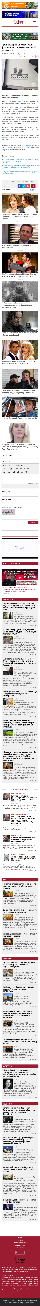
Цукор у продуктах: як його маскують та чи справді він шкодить (20, 910)
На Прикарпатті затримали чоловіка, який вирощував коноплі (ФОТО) (20, 161)
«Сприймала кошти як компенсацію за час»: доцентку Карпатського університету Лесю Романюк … (20, 447)
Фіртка (20, 101)
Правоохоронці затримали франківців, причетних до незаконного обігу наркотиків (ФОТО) (20, 167)
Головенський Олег (18, 794)
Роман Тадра (16, 835)
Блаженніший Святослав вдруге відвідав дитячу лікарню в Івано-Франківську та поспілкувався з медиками (17, 1014)
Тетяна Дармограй (19, 54)
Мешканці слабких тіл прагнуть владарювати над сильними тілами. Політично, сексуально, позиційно (23, 820)
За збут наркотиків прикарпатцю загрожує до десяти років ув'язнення (20, 173)
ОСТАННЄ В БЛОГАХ (20, 789)
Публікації (8, 599)
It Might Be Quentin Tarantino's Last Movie (19, 418)
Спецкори (20, 1248)
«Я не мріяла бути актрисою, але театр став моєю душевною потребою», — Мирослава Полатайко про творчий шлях (19, 1073)
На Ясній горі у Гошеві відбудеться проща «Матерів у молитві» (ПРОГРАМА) (18, 989)
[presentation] (4, 465)
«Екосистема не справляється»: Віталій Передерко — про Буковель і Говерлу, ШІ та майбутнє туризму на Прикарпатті (19, 661)
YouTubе (27, 147)
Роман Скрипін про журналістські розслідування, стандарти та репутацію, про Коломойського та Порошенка (19, 589)
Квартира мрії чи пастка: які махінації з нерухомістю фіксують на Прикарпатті (20, 693)
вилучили (6, 137)
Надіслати (33, 522)
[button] (4, 465)
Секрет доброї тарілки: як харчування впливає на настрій (20, 934)
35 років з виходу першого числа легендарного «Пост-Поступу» (23, 858)
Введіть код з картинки (12, 507)
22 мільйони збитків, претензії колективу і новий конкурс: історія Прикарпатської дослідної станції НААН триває (18, 723)
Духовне (7, 958)
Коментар (6, 461)
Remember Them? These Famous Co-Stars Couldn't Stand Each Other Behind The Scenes (19, 216)
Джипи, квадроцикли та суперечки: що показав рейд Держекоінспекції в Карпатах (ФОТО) (19, 631)
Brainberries (20, 221)
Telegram (28, 145)
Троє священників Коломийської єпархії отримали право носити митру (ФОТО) (20, 1041)
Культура (7, 1066)
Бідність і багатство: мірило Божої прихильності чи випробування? (24, 839)
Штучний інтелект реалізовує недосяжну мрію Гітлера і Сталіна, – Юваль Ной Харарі (24, 798)
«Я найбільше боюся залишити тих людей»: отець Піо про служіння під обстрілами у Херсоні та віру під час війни (19, 606)
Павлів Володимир (18, 854)
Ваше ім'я (6, 491)
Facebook (10, 147)
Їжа (4, 879)
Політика (7, 1103)
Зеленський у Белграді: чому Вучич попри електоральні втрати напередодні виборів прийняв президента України (19, 1140)
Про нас (20, 1237)
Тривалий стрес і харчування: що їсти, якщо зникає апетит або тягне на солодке (20, 885)
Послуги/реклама (20, 1245)
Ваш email (6, 499)
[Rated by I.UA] (20, 1253)
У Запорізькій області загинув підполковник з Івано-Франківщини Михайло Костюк (17, 305)
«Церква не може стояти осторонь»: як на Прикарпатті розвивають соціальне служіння (19, 964)
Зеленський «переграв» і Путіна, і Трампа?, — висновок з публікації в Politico (18, 1169)
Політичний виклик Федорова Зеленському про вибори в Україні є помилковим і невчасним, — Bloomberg (19, 1110)
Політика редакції (20, 1243)
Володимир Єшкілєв (18, 814)
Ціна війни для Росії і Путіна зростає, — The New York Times (19, 1200)
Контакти (20, 1240)
